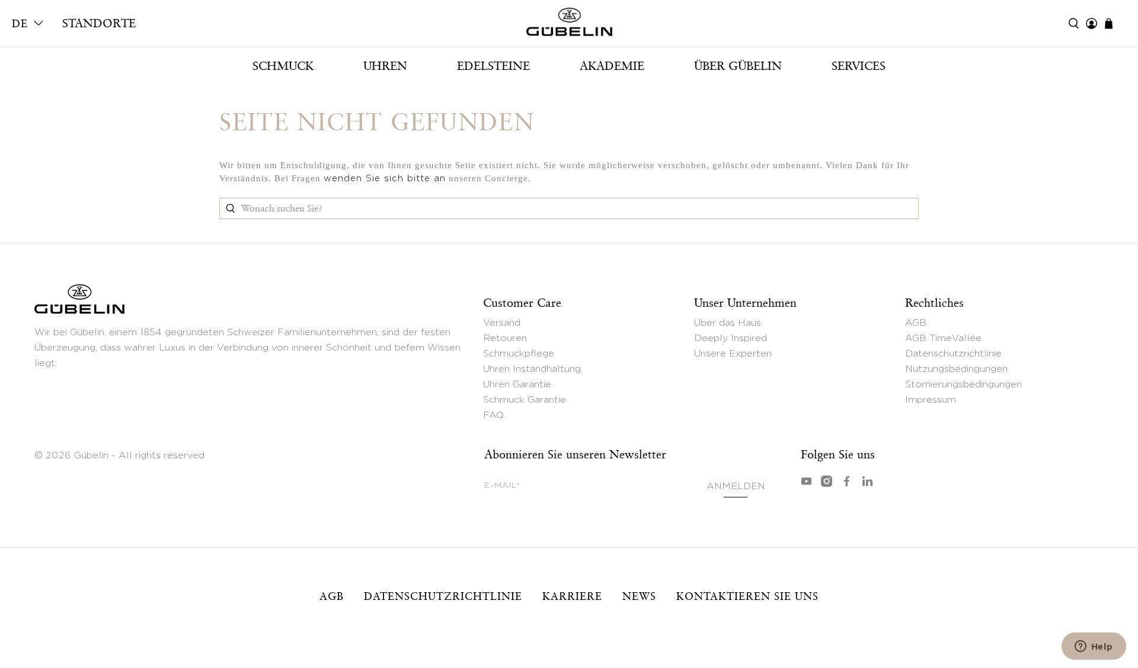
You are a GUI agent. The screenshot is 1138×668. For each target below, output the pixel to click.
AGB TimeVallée (943, 338)
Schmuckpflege (518, 353)
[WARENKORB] (1114, 23)
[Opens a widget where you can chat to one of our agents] (1093, 647)
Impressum (930, 399)
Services (859, 66)
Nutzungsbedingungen (956, 369)
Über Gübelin (738, 66)
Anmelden (735, 486)
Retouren (505, 338)
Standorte (99, 23)
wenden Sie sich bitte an (385, 178)
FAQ (493, 415)
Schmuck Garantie (524, 399)
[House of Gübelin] (569, 25)
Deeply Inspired (730, 338)
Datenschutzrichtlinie (953, 353)
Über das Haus (727, 322)
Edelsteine (493, 66)
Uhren (385, 66)
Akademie (612, 66)
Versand (501, 322)
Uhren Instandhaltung (532, 369)
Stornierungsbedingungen (963, 384)
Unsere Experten (733, 353)
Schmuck (283, 66)
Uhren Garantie (517, 384)
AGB (915, 322)
